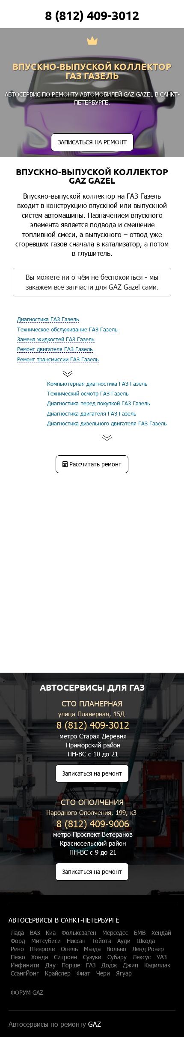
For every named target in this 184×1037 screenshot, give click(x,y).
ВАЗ (35, 933)
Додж (109, 965)
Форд (18, 941)
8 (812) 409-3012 (92, 15)
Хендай (161, 933)
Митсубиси (46, 941)
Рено (17, 949)
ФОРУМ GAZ (27, 993)
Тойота (101, 941)
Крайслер (58, 973)
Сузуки (92, 957)
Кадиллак (157, 965)
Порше (71, 965)
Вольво (116, 949)
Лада (17, 933)
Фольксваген (79, 933)
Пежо (18, 957)
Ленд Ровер (148, 949)
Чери (103, 973)
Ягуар (124, 973)
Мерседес (115, 933)
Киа (51, 933)
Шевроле (42, 949)
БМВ (139, 933)
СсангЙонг (25, 973)
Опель (69, 949)
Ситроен (65, 957)
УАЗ (161, 957)
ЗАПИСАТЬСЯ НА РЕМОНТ (92, 142)
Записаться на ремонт (92, 773)
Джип (130, 965)
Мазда (92, 949)
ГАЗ (90, 965)
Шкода (146, 941)
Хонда (39, 957)
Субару (117, 957)
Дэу (50, 965)
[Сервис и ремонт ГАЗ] (92, 41)
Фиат (83, 973)
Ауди (124, 941)
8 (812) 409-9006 (92, 823)
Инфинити (25, 965)
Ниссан (76, 941)
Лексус (142, 957)
